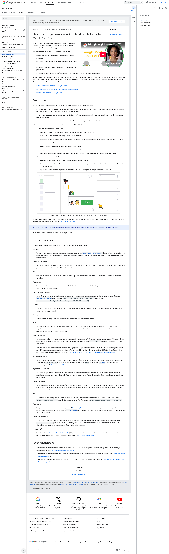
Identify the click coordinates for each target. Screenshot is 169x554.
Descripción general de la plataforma (40, 521)
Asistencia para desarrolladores (38, 531)
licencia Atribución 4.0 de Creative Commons (85, 482)
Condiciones (32, 550)
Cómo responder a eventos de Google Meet (51, 86)
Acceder (164, 2)
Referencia (30, 12)
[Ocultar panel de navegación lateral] (24, 550)
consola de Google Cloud (70, 527)
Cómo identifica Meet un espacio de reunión (66, 365)
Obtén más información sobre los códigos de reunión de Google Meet (91, 352)
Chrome (61, 542)
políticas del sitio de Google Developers (71, 484)
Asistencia (41, 12)
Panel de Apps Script (69, 524)
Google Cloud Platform (85, 542)
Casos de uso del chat (67, 222)
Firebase (71, 542)
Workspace (19, 2)
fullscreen (163, 8)
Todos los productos (64, 2)
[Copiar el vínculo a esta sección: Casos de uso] (49, 100)
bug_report (159, 8)
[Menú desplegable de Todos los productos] (73, 2)
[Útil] (120, 29)
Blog (98, 521)
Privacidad (41, 550)
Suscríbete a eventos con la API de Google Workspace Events (57, 89)
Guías (21, 12)
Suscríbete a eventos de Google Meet (49, 93)
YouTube (100, 531)
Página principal (36, 2)
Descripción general (9, 12)
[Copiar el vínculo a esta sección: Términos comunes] (55, 240)
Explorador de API (68, 531)
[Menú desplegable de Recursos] (86, 2)
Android (53, 542)
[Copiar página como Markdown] (48, 38)
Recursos (81, 2)
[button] (13, 40)
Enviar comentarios (116, 34)
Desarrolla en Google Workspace (63, 450)
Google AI (98, 542)
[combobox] (133, 2)
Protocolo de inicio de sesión (59, 433)
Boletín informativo (103, 524)
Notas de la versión (34, 527)
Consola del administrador (71, 521)
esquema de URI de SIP (86, 435)
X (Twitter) (100, 527)
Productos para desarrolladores (38, 524)
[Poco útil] (123, 29)
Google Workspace (49, 29)
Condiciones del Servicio (36, 534)
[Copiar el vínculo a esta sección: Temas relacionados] (56, 443)
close (166, 8)
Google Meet (49, 2)
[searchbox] (13, 18)
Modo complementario (80, 408)
